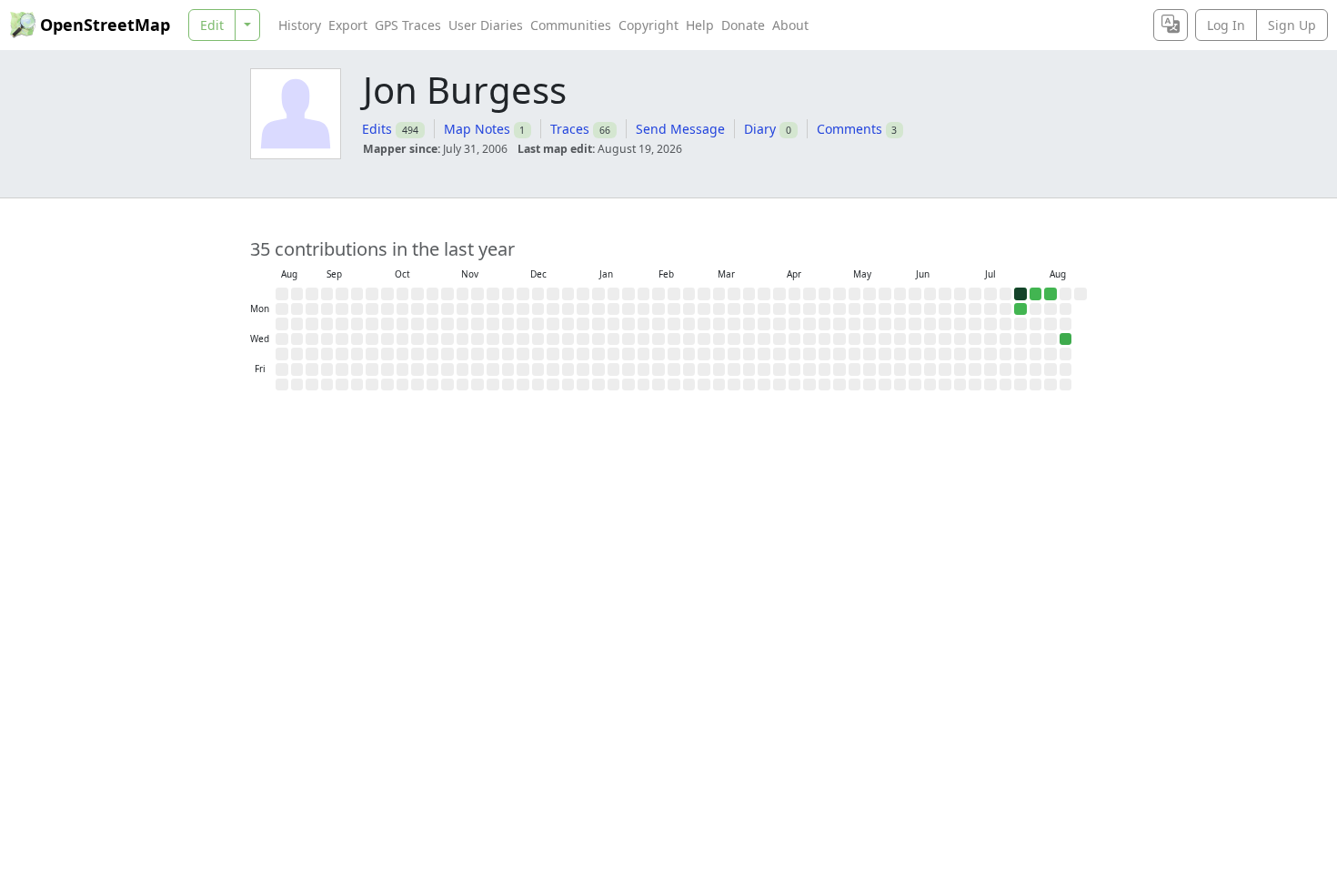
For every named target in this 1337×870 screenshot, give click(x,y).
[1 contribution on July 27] (1020, 309)
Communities (570, 25)
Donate (743, 25)
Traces (569, 128)
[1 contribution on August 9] (1050, 294)
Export (347, 25)
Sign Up (1292, 25)
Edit (212, 25)
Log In (1226, 25)
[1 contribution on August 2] (1036, 294)
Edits (377, 128)
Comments (849, 128)
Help (700, 25)
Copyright (648, 25)
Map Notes (477, 128)
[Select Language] (1170, 25)
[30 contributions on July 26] (1020, 294)
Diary (760, 128)
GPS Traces (408, 25)
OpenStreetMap (105, 24)
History (299, 25)
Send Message (680, 128)
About (790, 25)
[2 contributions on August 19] (1066, 339)
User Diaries (485, 25)
